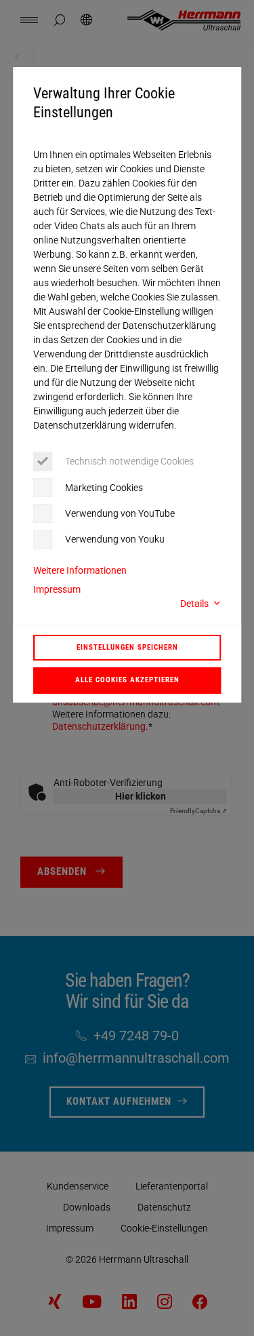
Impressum (57, 589)
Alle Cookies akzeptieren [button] (127, 679)
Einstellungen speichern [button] (127, 647)
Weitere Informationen (80, 570)
